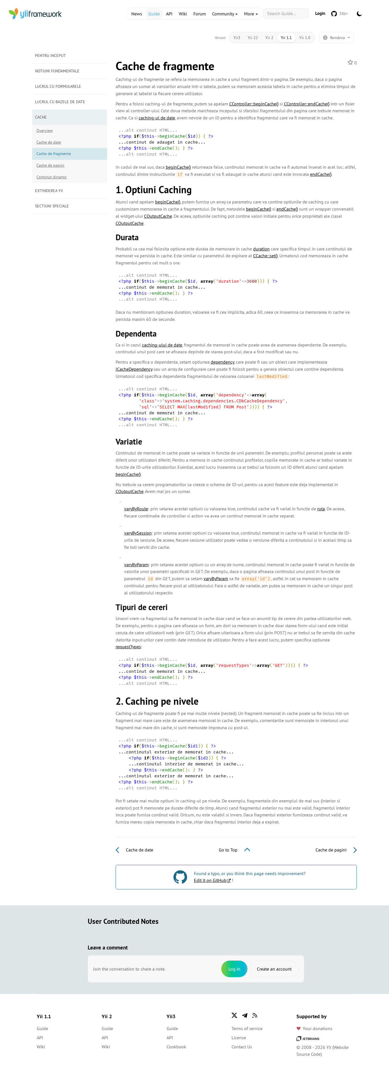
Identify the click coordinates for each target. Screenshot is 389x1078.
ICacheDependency (134, 369)
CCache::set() (265, 255)
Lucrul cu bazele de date (60, 101)
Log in (234, 969)
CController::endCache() (306, 104)
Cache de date (48, 142)
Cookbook (176, 1047)
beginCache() (178, 167)
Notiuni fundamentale (57, 71)
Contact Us (242, 1047)
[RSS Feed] (255, 1015)
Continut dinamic (51, 177)
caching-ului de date (162, 345)
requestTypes (128, 646)
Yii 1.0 (304, 37)
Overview (44, 130)
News (136, 14)
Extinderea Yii (49, 190)
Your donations (317, 1028)
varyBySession (138, 533)
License (239, 1037)
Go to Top (229, 850)
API (169, 14)
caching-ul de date (157, 118)
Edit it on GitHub (210, 880)
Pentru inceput (50, 55)
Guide (154, 14)
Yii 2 (269, 37)
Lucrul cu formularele (58, 86)
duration (261, 249)
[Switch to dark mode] (359, 13)
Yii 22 (253, 37)
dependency (222, 362)
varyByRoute (136, 509)
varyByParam (136, 564)
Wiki (183, 14)
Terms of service (247, 1028)
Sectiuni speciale (52, 206)
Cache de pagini (50, 165)
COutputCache (158, 216)
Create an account (274, 969)
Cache (41, 117)
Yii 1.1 (286, 37)
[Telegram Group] (244, 1015)
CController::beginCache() (254, 104)
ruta (321, 509)
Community (223, 14)
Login (320, 13)
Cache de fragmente (53, 153)
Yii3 (237, 37)
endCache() (320, 174)
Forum (199, 14)
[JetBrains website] (307, 1038)
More (249, 14)
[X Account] (234, 1015)
